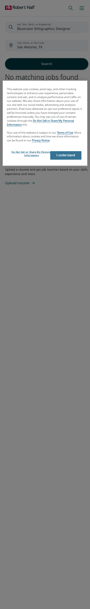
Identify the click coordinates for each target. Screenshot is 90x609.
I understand (66, 155)
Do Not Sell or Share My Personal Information (32, 154)
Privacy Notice (41, 140)
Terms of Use (65, 132)
